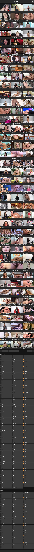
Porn (17, 1)
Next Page (29, 351)
